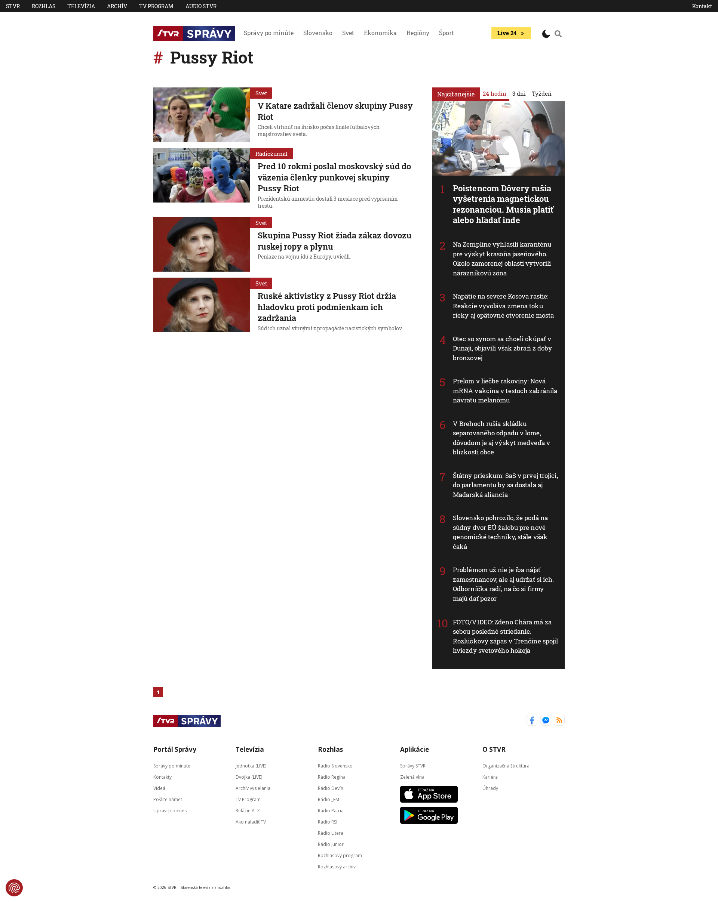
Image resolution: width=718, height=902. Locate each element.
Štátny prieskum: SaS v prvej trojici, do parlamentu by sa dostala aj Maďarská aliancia (505, 485)
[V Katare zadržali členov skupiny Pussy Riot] (201, 114)
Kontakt (702, 6)
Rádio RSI (327, 821)
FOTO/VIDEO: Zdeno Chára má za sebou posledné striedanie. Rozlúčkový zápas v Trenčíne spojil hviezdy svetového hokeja (505, 636)
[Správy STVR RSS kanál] (559, 721)
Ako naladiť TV (251, 821)
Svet (348, 33)
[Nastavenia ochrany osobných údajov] (14, 887)
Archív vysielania (253, 788)
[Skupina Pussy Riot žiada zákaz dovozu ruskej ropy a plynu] (201, 244)
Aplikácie (414, 749)
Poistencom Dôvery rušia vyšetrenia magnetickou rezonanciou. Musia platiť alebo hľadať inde (503, 204)
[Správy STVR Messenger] (545, 721)
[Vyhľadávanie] (558, 34)
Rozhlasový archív (337, 866)
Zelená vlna (412, 776)
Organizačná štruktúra (506, 765)
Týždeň (542, 93)
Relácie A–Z (248, 810)
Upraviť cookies (170, 810)
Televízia (81, 6)
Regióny (417, 33)
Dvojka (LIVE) (249, 776)
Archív (117, 6)
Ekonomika (380, 33)
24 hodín (494, 93)
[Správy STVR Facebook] (532, 721)
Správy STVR (413, 765)
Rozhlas (43, 6)
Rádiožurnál (271, 153)
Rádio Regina (332, 776)
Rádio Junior (331, 844)
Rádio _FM (328, 799)
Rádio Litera (330, 833)
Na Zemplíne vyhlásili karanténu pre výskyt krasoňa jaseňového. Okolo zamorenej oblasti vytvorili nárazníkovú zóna (502, 258)
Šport (446, 33)
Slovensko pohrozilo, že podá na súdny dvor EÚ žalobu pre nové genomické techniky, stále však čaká (500, 532)
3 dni (519, 93)
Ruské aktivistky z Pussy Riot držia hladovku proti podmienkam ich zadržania (327, 306)
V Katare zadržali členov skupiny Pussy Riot (335, 111)
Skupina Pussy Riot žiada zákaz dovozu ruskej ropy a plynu (335, 241)
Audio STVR (201, 6)
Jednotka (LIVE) (251, 765)
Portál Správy (174, 749)
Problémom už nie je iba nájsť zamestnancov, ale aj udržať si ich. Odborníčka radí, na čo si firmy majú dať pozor (503, 584)
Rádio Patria (331, 810)
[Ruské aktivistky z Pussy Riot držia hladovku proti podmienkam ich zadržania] (201, 306)
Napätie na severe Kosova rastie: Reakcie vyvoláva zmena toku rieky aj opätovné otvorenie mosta (503, 305)
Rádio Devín (330, 788)
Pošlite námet (167, 799)
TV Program (156, 6)
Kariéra (490, 776)
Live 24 (506, 33)
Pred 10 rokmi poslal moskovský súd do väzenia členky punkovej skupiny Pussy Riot (334, 177)
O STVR (494, 749)
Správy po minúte (269, 33)
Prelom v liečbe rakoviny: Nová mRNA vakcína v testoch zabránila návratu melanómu (505, 390)
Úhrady (490, 788)
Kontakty (162, 776)
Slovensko (317, 33)
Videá (159, 788)
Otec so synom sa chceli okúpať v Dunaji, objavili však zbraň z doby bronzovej (502, 348)
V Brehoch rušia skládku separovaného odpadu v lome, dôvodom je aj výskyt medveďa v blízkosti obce (501, 438)
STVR (13, 6)
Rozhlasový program (340, 855)
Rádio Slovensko (335, 765)
